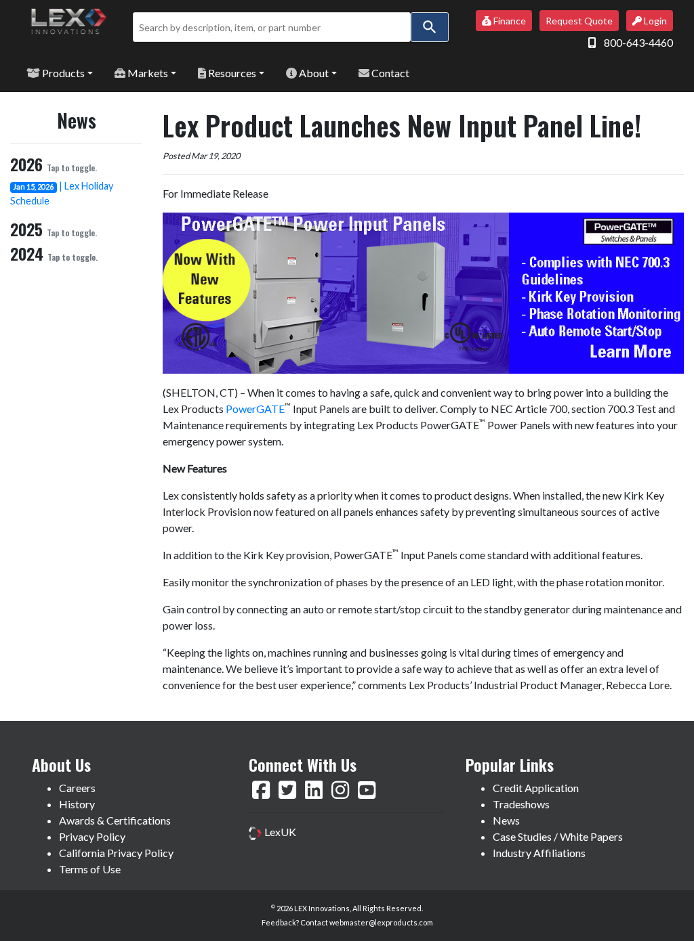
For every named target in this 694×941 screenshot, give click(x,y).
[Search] (430, 27)
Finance (508, 20)
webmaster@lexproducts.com (381, 922)
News (506, 820)
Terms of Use (90, 868)
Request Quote (579, 20)
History (77, 803)
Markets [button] (146, 72)
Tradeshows (521, 803)
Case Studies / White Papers (558, 836)
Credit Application (536, 787)
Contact (389, 72)
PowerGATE (255, 408)
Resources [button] (231, 72)
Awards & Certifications (115, 820)
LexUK (279, 831)
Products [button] (62, 72)
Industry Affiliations (539, 852)
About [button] (313, 72)
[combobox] (271, 27)
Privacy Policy (92, 836)
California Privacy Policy (116, 852)
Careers (77, 787)
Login (654, 20)
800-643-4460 (638, 42)
